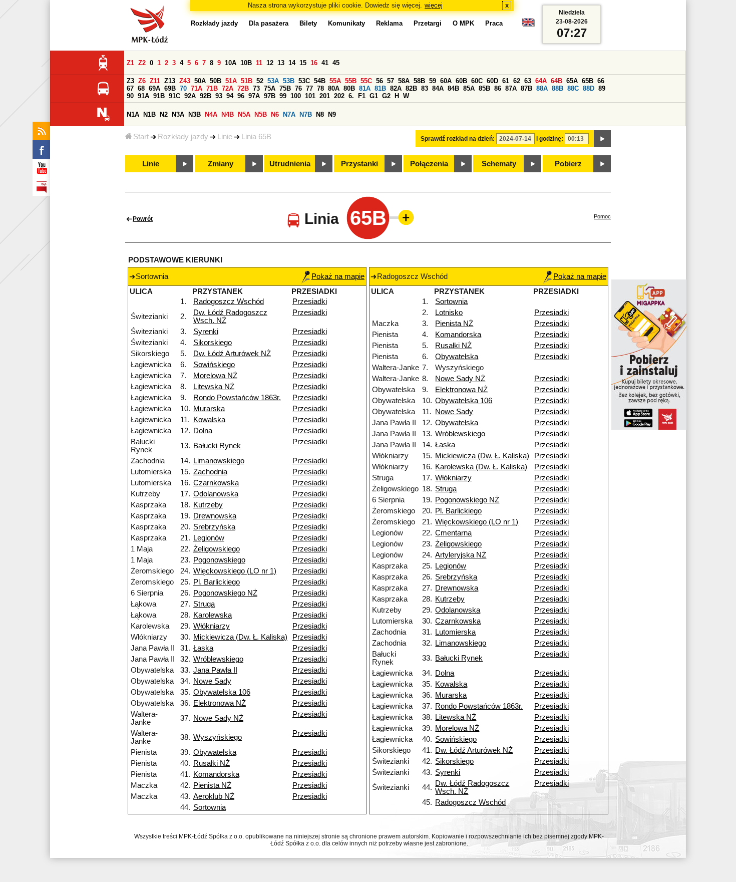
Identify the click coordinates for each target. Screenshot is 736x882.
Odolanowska (215, 494)
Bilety (308, 23)
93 (218, 96)
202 (339, 96)
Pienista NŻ (212, 785)
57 (390, 81)
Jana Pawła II (215, 670)
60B (461, 81)
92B (205, 96)
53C (304, 81)
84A (438, 88)
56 (379, 81)
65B (587, 81)
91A (143, 96)
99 (282, 96)
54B (319, 81)
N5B (260, 114)
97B (269, 96)
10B (246, 63)
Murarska (209, 409)
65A (572, 81)
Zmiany (220, 164)
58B (419, 81)
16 (313, 63)
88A (542, 88)
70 (183, 88)
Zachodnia (210, 472)
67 (130, 88)
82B (411, 88)
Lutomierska (455, 632)
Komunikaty (346, 23)
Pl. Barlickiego (216, 582)
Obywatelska (214, 752)
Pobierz (568, 164)
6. (351, 96)
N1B (149, 114)
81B (380, 88)
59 (432, 81)
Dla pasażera (268, 23)
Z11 (155, 81)
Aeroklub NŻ (213, 796)
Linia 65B (256, 137)
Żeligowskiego (216, 549)
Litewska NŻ (213, 387)
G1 (374, 96)
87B (526, 88)
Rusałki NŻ (211, 763)
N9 (332, 114)
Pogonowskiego (219, 560)
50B (215, 81)
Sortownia (209, 807)
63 (527, 81)
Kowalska (209, 420)
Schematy (499, 164)
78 (320, 88)
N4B (227, 114)
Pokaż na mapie (337, 276)
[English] (528, 25)
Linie (224, 137)
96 (240, 96)
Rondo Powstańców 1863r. (237, 398)
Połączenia (429, 164)
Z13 (169, 81)
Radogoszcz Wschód (228, 302)
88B (557, 88)
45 (335, 63)
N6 (275, 114)
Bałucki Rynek (217, 446)
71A (196, 88)
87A (511, 88)
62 (516, 81)
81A (365, 88)
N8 (320, 114)
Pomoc (602, 216)
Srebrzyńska (214, 527)
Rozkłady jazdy (183, 137)
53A (273, 81)
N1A (133, 114)
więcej (434, 5)
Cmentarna (453, 533)
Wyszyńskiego (217, 737)
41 (324, 63)
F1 (361, 96)
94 (229, 96)
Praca (494, 23)
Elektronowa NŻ (219, 703)
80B (349, 88)
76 (298, 88)
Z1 (130, 63)
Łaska (203, 648)
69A (154, 88)
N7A (289, 114)
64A (541, 81)
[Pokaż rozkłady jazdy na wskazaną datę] (602, 138)
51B (246, 81)
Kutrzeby (208, 505)
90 (130, 96)
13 (280, 63)
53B (288, 81)
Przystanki (359, 164)
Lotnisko (449, 313)
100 (295, 96)
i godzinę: (549, 138)
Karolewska (212, 615)
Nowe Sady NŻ (218, 718)
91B (159, 96)
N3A (178, 114)
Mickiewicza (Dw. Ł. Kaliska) (240, 637)
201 (324, 96)
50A (200, 81)
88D (588, 88)
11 (259, 63)
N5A (244, 114)
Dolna (202, 431)
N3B (194, 114)
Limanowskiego (218, 461)
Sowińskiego (214, 365)
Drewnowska (214, 516)
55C (366, 81)
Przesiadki (309, 302)
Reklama (389, 23)
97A (254, 96)
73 (256, 88)
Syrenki (205, 332)
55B (350, 81)
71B (212, 88)
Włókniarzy (211, 626)
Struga (204, 604)
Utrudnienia (289, 164)
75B (285, 88)
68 (141, 88)
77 (309, 88)
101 (310, 96)
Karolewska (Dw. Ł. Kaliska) (481, 467)
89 (601, 88)
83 (424, 88)
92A (190, 96)
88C (573, 88)
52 (259, 81)
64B (556, 81)
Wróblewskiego (218, 659)
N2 (164, 114)
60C (477, 81)
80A (333, 88)
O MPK (463, 23)
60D (492, 81)
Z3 (130, 81)
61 (505, 81)
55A (335, 81)
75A (269, 88)
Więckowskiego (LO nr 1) (234, 571)
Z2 (142, 63)
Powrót (143, 218)
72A (227, 88)
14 (291, 63)
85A (469, 88)
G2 (386, 96)
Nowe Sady (212, 681)
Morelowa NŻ (215, 376)
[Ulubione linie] (403, 217)
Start (141, 137)
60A (446, 81)
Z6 (142, 81)
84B (453, 88)
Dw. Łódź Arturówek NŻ (232, 354)
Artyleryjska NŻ (460, 555)
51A (231, 81)
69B (170, 88)
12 (269, 63)
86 (497, 88)
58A (404, 81)
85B (484, 88)
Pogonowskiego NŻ (225, 593)
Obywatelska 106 (221, 692)
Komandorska (216, 774)
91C (174, 96)
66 (600, 81)
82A (396, 88)
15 (302, 63)
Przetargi (428, 23)
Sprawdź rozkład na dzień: (458, 138)
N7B (305, 114)
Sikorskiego (212, 343)
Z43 (184, 81)
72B (243, 88)
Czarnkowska (216, 483)
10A (230, 63)
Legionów (208, 538)
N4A (211, 114)
